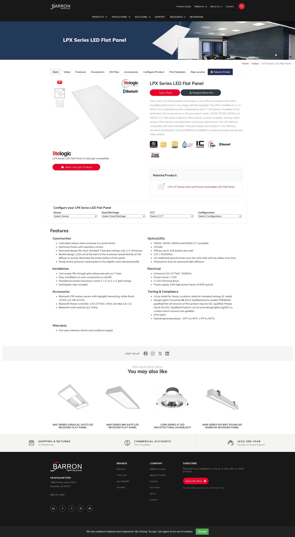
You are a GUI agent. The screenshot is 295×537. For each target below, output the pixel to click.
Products (98, 17)
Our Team (155, 487)
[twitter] (71, 508)
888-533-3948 (57, 494)
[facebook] (62, 508)
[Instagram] (152, 353)
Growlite (121, 487)
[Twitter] (160, 353)
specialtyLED (123, 481)
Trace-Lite (122, 475)
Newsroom (196, 17)
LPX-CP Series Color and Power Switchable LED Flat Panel (201, 186)
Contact (230, 6)
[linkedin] (53, 508)
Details (61, 397)
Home (245, 63)
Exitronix (121, 469)
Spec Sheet (165, 92)
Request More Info (203, 92)
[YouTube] (90, 508)
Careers (154, 499)
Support (160, 17)
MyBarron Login (158, 469)
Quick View (87, 397)
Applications (120, 17)
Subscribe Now (194, 480)
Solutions (141, 17)
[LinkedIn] (167, 353)
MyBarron (199, 6)
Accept (202, 531)
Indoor (255, 63)
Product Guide (184, 6)
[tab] (55, 72)
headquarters (60, 477)
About (153, 493)
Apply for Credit (157, 475)
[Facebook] (145, 353)
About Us (215, 6)
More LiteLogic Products (78, 167)
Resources (176, 17)
